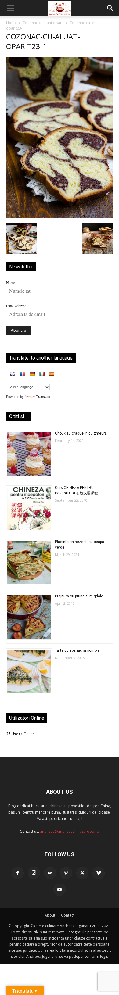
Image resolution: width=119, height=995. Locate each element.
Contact (67, 915)
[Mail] (50, 873)
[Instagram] (34, 873)
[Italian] (42, 373)
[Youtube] (59, 890)
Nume (10, 282)
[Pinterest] (66, 873)
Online (20, 733)
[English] (12, 373)
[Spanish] (51, 373)
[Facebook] (18, 873)
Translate (43, 397)
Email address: (16, 305)
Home (11, 22)
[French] (22, 373)
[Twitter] (82, 873)
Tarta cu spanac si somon (77, 650)
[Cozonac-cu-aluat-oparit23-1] (59, 216)
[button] (10, 8)
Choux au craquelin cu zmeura (81, 433)
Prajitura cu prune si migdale (79, 596)
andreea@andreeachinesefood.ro (69, 831)
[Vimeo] (98, 873)
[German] (32, 373)
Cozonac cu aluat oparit (43, 22)
